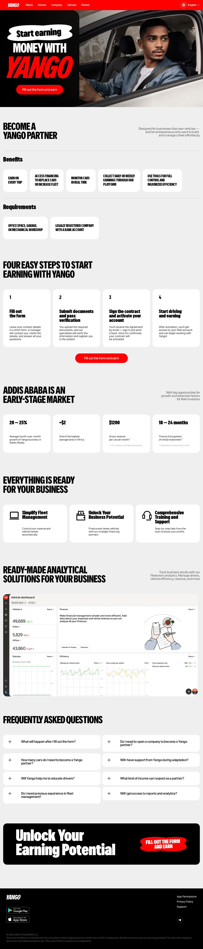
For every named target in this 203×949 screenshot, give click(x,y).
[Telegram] (180, 920)
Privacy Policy (185, 901)
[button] (56, 5)
